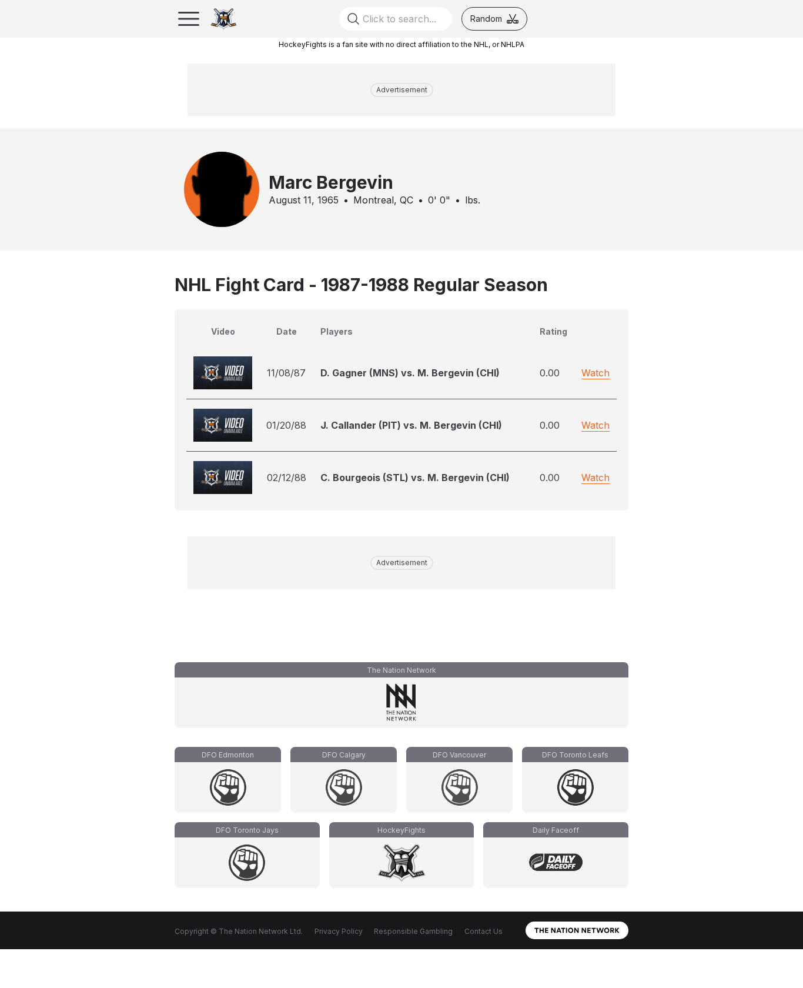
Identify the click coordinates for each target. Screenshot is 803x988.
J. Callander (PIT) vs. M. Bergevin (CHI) (411, 425)
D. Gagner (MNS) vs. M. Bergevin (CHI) (410, 373)
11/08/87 (286, 373)
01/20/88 (286, 425)
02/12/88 (286, 477)
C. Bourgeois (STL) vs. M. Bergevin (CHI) (415, 477)
